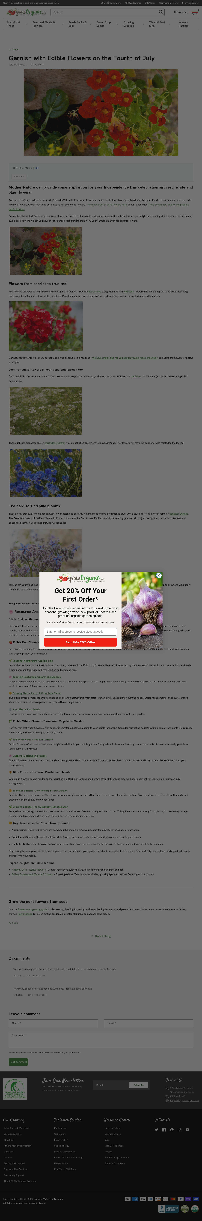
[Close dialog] (158, 575)
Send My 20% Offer (80, 642)
